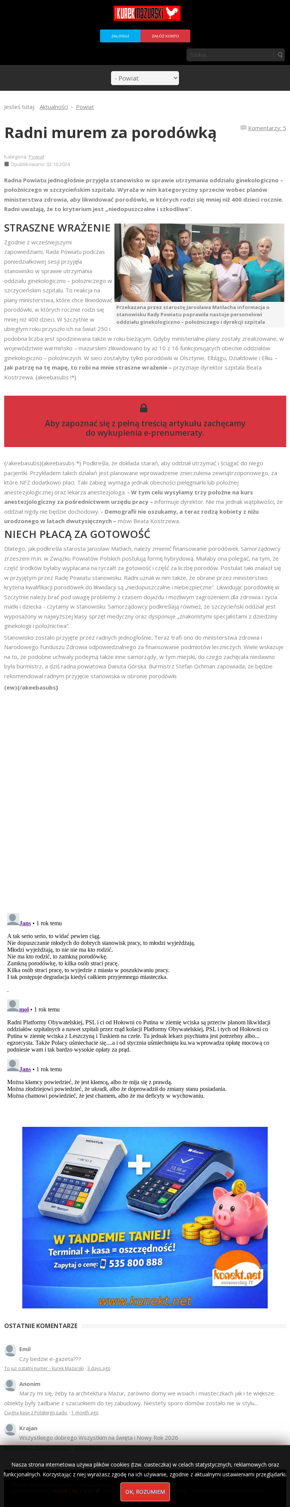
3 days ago (99, 1368)
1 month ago (85, 1412)
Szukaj (279, 54)
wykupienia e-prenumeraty (149, 432)
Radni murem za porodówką (110, 132)
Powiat (36, 156)
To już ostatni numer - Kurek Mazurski (44, 1368)
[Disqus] (145, 798)
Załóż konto (165, 36)
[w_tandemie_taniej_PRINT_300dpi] (145, 1217)
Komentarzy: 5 (267, 128)
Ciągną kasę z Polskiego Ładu (36, 1412)
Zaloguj (120, 36)
